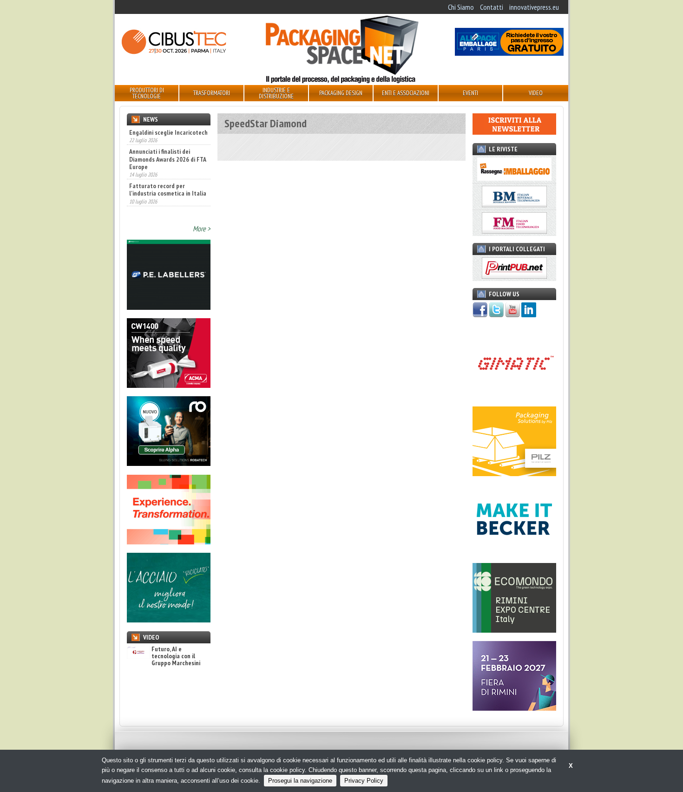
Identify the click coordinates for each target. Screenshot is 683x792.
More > (201, 228)
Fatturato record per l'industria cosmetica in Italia (167, 189)
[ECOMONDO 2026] (514, 630)
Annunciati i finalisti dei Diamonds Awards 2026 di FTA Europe (167, 159)
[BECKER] (514, 551)
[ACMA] (168, 385)
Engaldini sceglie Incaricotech (168, 132)
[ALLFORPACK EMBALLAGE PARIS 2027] (509, 53)
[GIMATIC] (514, 394)
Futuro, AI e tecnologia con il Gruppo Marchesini (175, 656)
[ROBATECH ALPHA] (168, 463)
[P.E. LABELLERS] (168, 307)
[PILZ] (514, 473)
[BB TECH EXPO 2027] (514, 708)
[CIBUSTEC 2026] (173, 53)
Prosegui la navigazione (300, 780)
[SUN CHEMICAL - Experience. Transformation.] (168, 541)
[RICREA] (168, 619)
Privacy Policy (363, 780)
